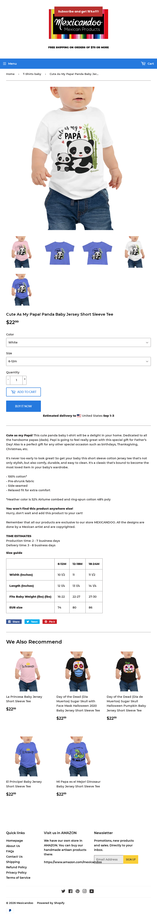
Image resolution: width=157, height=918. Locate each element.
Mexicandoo (25, 902)
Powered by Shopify (51, 902)
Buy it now (23, 406)
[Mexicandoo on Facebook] (70, 892)
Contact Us (14, 856)
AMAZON (50, 845)
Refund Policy (16, 867)
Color (10, 334)
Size (9, 353)
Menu (12, 63)
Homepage (14, 840)
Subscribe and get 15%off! (78, 11)
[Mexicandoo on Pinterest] (77, 892)
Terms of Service (18, 878)
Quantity (12, 372)
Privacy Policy (16, 872)
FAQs (10, 851)
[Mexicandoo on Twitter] (63, 892)
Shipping (13, 862)
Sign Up (131, 859)
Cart (150, 63)
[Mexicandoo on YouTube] (92, 892)
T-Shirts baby (32, 74)
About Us (13, 846)
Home (10, 74)
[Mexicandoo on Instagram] (85, 892)
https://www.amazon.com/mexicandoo (73, 862)
